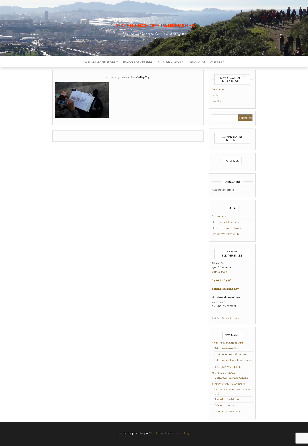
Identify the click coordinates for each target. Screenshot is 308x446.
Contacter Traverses (227, 411)
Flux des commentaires (226, 228)
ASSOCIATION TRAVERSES (206, 61)
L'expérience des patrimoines (154, 25)
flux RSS (217, 101)
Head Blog (182, 433)
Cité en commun (224, 405)
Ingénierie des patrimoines (231, 354)
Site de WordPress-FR (225, 234)
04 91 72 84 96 (222, 280)
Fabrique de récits (225, 348)
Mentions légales (233, 318)
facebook (218, 89)
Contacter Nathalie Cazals (231, 377)
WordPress (156, 433)
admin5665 (142, 77)
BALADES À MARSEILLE (137, 61)
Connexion (219, 216)
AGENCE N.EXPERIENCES (100, 61)
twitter (216, 95)
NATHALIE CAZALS (170, 61)
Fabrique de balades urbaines (233, 360)
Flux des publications (225, 222)
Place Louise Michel (226, 399)
